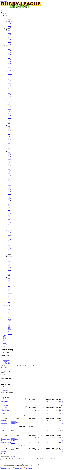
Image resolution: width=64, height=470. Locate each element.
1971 (9, 207)
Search (1, 346)
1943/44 (9, 135)
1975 (9, 216)
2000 (9, 279)
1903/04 (9, 35)
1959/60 (9, 174)
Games (4, 359)
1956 (9, 166)
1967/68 (9, 196)
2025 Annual (5, 344)
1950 (9, 153)
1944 (9, 136)
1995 (9, 268)
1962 (9, 184)
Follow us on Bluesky (6, 468)
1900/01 (9, 31)
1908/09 (9, 42)
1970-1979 (8, 202)
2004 (9, 283)
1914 (9, 58)
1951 (9, 155)
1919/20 (9, 70)
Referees (4, 340)
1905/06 (9, 37)
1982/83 (9, 237)
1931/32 (9, 104)
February (10, 322)
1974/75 (9, 215)
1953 (9, 160)
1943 (9, 134)
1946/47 (9, 141)
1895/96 (9, 22)
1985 (9, 242)
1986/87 (9, 246)
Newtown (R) (3, 449)
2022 (9, 311)
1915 (9, 60)
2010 (9, 294)
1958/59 (9, 172)
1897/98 (9, 24)
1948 (9, 145)
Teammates (5, 361)
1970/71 (9, 206)
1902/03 (9, 34)
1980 (9, 231)
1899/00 (9, 27)
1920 (9, 75)
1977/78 (9, 222)
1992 (9, 262)
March (9, 324)
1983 (9, 238)
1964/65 (9, 189)
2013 (9, 297)
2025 (9, 314)
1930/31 (9, 102)
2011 (9, 295)
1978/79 (9, 224)
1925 (9, 86)
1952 (9, 157)
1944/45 (9, 137)
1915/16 (9, 61)
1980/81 (9, 232)
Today (9, 320)
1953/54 (9, 161)
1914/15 (9, 59)
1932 (9, 105)
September (10, 330)
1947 (9, 143)
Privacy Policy (30, 465)
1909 (9, 43)
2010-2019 (8, 290)
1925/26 (9, 87)
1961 (9, 181)
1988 (9, 249)
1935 (9, 112)
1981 (9, 233)
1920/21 (9, 76)
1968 (9, 197)
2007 (9, 287)
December (10, 334)
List (62, 401)
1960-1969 (8, 175)
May (9, 326)
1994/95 (9, 267)
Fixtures (4, 335)
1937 (9, 116)
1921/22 (9, 78)
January (9, 321)
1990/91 (9, 258)
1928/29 (9, 94)
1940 (9, 127)
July (9, 328)
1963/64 (9, 187)
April (9, 325)
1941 (9, 129)
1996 (9, 271)
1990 (9, 257)
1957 (9, 169)
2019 (9, 304)
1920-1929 (8, 71)
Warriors (2, 430)
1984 (9, 240)
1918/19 (9, 68)
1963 (9, 186)
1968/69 (9, 198)
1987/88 (9, 248)
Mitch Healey (5, 381)
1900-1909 (8, 28)
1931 (9, 103)
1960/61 (9, 180)
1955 (9, 164)
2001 (9, 280)
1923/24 (9, 83)
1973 (9, 212)
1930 (9, 101)
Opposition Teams (6, 363)
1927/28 (9, 92)
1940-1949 (8, 123)
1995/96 (9, 270)
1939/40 (9, 122)
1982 (9, 236)
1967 (9, 195)
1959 (9, 173)
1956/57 (9, 168)
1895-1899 (8, 19)
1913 (9, 55)
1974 (9, 214)
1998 (9, 273)
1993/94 (9, 265)
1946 (9, 140)
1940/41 (9, 128)
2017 (9, 302)
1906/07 (9, 38)
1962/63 (9, 185)
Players (4, 338)
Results (4, 336)
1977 (9, 221)
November (10, 332)
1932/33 (9, 106)
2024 (9, 313)
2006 (9, 286)
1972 (9, 210)
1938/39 (9, 120)
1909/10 (9, 44)
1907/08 (9, 39)
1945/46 (9, 139)
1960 (9, 179)
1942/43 (9, 132)
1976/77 (9, 220)
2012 (9, 296)
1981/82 (9, 235)
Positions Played (6, 360)
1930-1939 (8, 97)
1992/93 (9, 263)
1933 (9, 108)
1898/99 (9, 26)
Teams (4, 341)
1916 (9, 62)
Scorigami (5, 337)
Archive (4, 15)
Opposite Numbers (6, 362)
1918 (9, 67)
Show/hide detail (5, 397)
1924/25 (9, 85)
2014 (9, 298)
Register (5, 1)
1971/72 (9, 208)
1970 (9, 205)
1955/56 (9, 165)
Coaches (4, 339)
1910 (9, 49)
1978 (9, 223)
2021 (9, 310)
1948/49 (9, 146)
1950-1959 (8, 149)
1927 (9, 90)
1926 (9, 88)
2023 (9, 312)
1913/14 (9, 56)
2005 (9, 284)
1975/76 (9, 217)
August (9, 329)
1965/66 (9, 191)
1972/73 (9, 211)
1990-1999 (8, 254)
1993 (9, 264)
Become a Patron (28, 468)
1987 (9, 247)
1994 (9, 266)
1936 (9, 114)
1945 (9, 138)
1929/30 (9, 96)
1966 (9, 192)
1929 (9, 95)
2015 (9, 299)
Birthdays (7, 317)
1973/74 (9, 213)
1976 (9, 219)
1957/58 (9, 170)
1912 (9, 53)
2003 (9, 282)
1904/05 (9, 36)
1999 (9, 274)
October (9, 331)
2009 (9, 289)
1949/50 (9, 148)
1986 (9, 245)
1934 (9, 110)
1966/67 (9, 194)
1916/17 (9, 63)
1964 (9, 188)
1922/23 (9, 80)
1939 (9, 121)
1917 (9, 64)
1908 (9, 40)
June (9, 327)
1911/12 (9, 52)
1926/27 (9, 89)
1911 (9, 51)
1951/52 (9, 156)
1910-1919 (8, 45)
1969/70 (9, 200)
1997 (9, 272)
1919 (9, 69)
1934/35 (9, 111)
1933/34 (9, 109)
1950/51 (9, 154)
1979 (9, 225)
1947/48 (9, 144)
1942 (9, 131)
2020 (9, 309)
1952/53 (9, 159)
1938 (9, 119)
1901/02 (9, 33)
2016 (9, 300)
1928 (9, 93)
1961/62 (9, 182)
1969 (9, 199)
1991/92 (9, 261)
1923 (9, 81)
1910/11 (9, 50)
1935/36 (9, 113)
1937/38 (9, 118)
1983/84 (9, 239)
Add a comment (13, 456)
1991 (9, 260)
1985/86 (9, 244)
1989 (9, 251)
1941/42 (9, 130)
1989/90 (9, 252)
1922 (9, 79)
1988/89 (9, 250)
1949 (9, 147)
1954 (9, 162)
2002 (9, 281)
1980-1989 (8, 228)
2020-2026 (8, 305)
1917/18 (9, 65)
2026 (9, 315)
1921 (9, 77)
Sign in (1, 1)
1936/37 (9, 115)
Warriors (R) (3, 451)
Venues (4, 343)
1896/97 (9, 23)
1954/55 (9, 163)
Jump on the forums (18, 468)
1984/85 (9, 241)
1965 (9, 190)
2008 (9, 288)
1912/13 (9, 54)
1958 (9, 171)
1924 (9, 84)
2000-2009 (8, 275)
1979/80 (9, 226)
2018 (9, 303)
